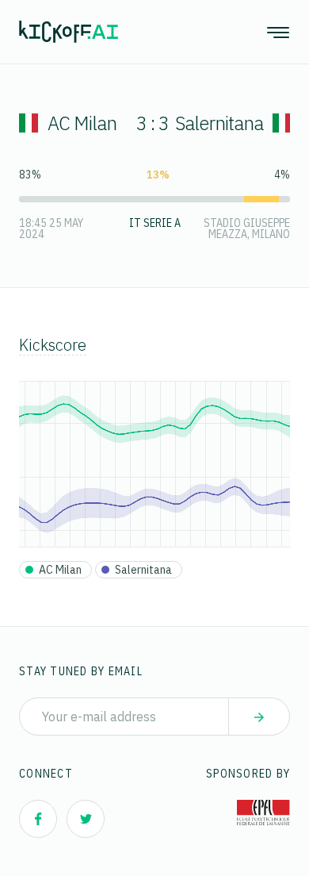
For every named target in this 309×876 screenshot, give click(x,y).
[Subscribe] (259, 716)
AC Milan (82, 123)
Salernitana (219, 123)
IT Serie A (155, 223)
